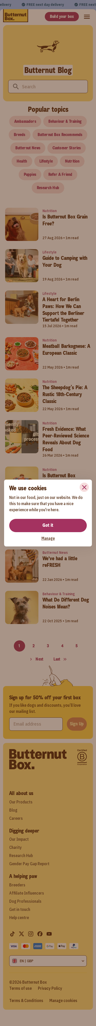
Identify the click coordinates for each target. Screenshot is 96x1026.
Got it (47, 525)
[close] (84, 487)
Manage (48, 538)
